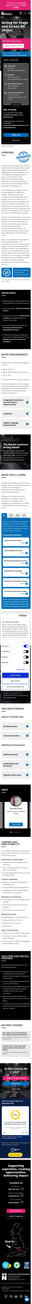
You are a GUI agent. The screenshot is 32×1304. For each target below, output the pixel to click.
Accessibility (14, 1291)
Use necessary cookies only (15, 686)
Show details (21, 669)
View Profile (16, 824)
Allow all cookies (15, 675)
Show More (16, 105)
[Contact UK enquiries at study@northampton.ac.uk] (22, 1189)
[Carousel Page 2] (13, 832)
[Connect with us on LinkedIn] (26, 1296)
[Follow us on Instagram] (21, 1296)
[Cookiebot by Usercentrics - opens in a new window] (21, 616)
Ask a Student (16, 1211)
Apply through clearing (13, 46)
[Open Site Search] (25, 13)
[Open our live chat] (26, 1299)
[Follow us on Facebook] (6, 1296)
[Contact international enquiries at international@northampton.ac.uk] (22, 1195)
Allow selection (15, 681)
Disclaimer (5, 1291)
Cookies (27, 1291)
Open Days (16, 140)
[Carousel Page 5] (19, 832)
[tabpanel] (16, 563)
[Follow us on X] (11, 1296)
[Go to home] (6, 13)
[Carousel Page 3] (15, 832)
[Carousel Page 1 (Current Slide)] (10, 832)
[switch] (26, 651)
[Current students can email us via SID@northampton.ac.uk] (22, 1202)
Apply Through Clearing (16, 1078)
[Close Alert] (30, 2)
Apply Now (16, 135)
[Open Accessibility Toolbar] (20, 13)
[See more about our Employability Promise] (23, 157)
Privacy (21, 1291)
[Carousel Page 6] (21, 832)
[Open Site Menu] (29, 13)
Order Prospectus (16, 1216)
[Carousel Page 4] (17, 832)
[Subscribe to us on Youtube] (16, 1296)
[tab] (11, 515)
